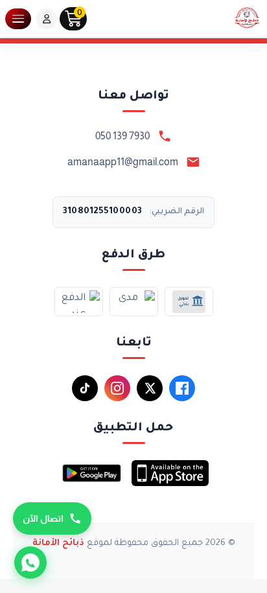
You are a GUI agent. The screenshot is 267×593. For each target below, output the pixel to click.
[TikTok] (85, 388)
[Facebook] (182, 388)
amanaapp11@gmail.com (122, 161)
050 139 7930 (122, 135)
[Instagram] (117, 388)
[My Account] (46, 18)
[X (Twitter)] (150, 388)
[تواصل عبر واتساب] (30, 562)
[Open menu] (18, 18)
